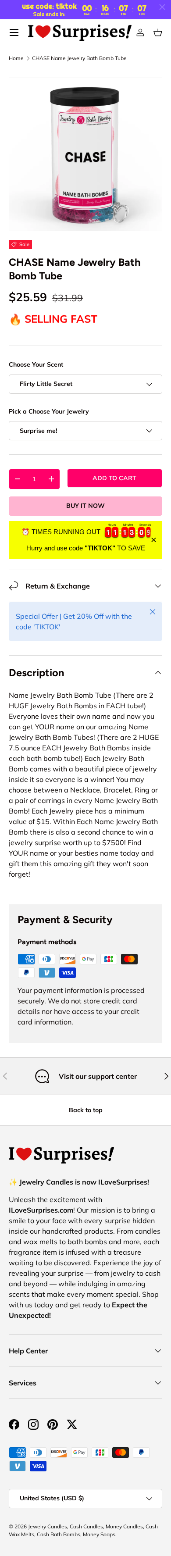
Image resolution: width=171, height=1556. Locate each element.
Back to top (86, 1110)
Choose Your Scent (36, 364)
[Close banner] (154, 540)
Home (16, 58)
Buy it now (85, 506)
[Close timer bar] (162, 7)
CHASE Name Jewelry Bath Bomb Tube (79, 58)
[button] (158, 32)
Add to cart (114, 478)
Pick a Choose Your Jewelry (49, 411)
